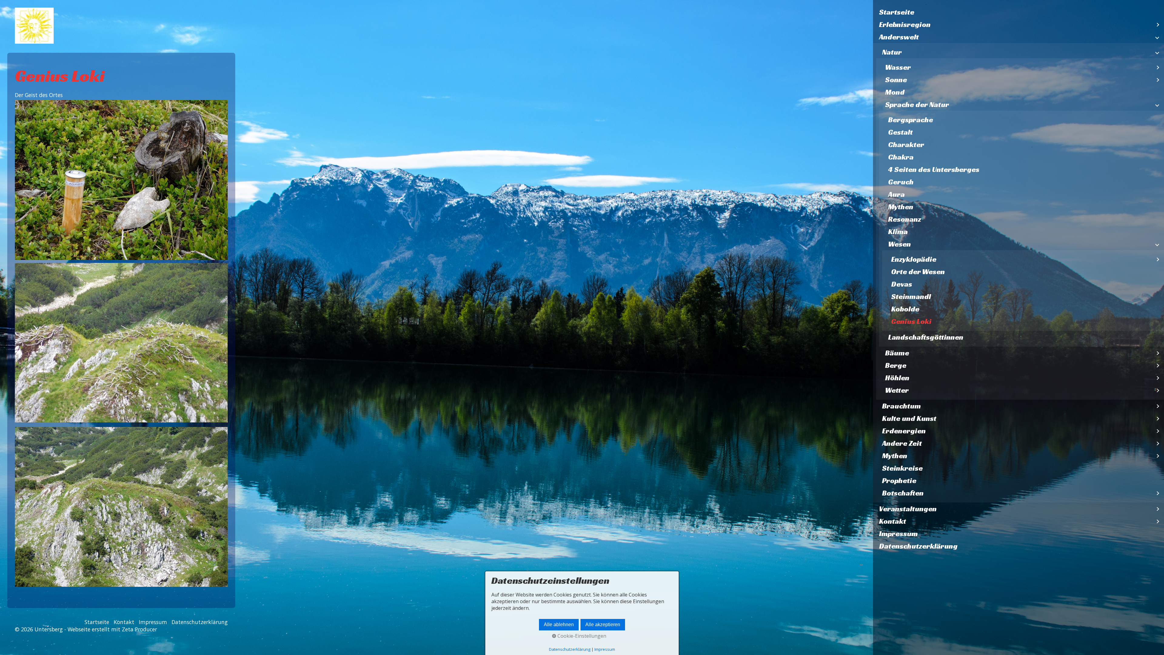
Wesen (899, 244)
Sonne (896, 79)
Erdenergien (904, 430)
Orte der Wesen (918, 271)
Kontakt (892, 521)
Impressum (898, 533)
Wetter (897, 390)
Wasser (898, 67)
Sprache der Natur (917, 104)
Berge (895, 365)
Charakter (906, 144)
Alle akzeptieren (602, 624)
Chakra (901, 157)
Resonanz (904, 219)
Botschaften (903, 493)
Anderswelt (899, 37)
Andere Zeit (902, 443)
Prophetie (899, 480)
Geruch (901, 181)
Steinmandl (911, 296)
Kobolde (905, 309)
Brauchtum (901, 406)
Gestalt (900, 132)
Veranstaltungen (908, 508)
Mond (895, 92)
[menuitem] (1018, 12)
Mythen (900, 206)
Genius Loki (911, 321)
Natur (892, 52)
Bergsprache (910, 119)
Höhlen (897, 377)
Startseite (896, 12)
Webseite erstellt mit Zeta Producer (112, 629)
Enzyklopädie (913, 259)
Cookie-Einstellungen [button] (581, 636)
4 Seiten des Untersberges (933, 169)
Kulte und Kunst (909, 418)
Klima (898, 231)
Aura (896, 194)
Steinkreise (902, 468)
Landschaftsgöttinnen (925, 337)
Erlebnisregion (905, 24)
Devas (901, 284)
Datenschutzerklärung (918, 546)
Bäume (897, 353)
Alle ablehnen (559, 624)
